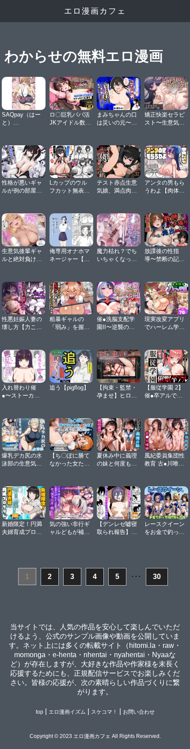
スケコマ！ (104, 712)
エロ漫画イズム (67, 712)
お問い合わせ (139, 712)
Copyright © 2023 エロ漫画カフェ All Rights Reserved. (95, 736)
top (39, 712)
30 (157, 576)
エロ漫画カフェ (95, 11)
